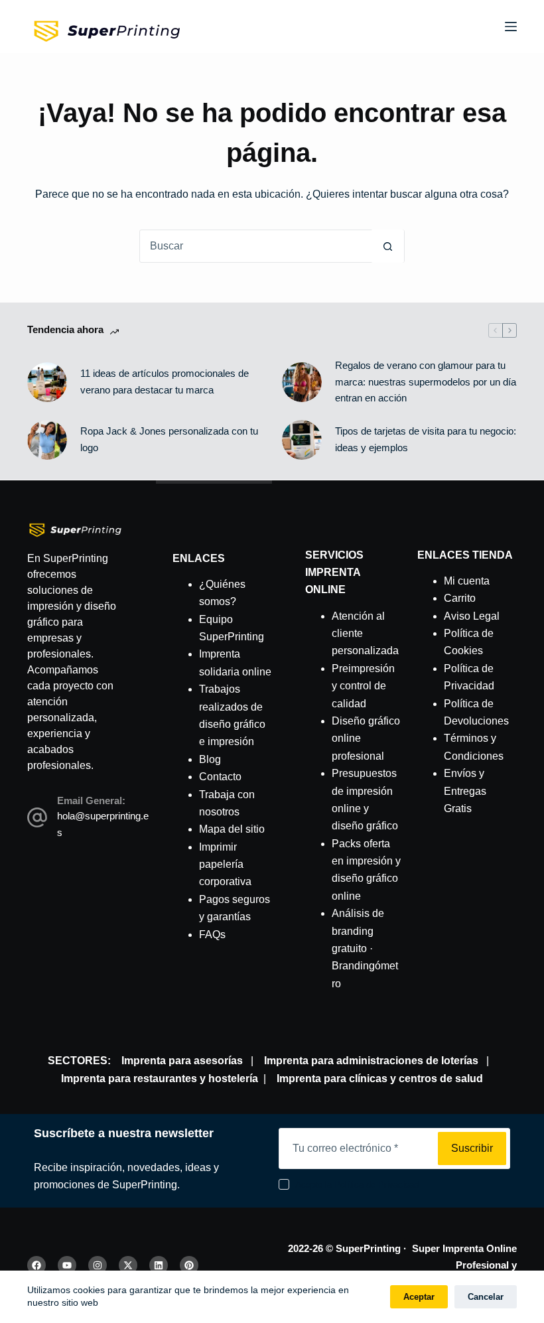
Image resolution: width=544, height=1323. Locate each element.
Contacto (220, 776)
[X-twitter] (128, 1265)
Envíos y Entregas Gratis (465, 791)
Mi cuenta (467, 581)
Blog (210, 759)
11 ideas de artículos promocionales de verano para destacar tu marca (164, 381)
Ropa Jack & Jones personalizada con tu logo (169, 439)
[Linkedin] (158, 1265)
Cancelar (486, 1297)
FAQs (212, 934)
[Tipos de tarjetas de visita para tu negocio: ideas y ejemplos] (302, 440)
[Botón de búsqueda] (387, 246)
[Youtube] (67, 1265)
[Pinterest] (189, 1265)
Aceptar (419, 1297)
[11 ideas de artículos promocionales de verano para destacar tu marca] (47, 382)
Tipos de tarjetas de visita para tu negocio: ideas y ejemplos (425, 439)
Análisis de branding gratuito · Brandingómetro (365, 948)
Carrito (460, 598)
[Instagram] (97, 1265)
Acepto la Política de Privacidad (357, 1185)
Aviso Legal (472, 616)
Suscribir (472, 1148)
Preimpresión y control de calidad (363, 686)
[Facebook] (36, 1265)
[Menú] (511, 27)
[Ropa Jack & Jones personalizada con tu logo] (47, 440)
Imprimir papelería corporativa (225, 864)
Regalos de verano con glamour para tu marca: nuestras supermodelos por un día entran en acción (425, 382)
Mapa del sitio (232, 829)
